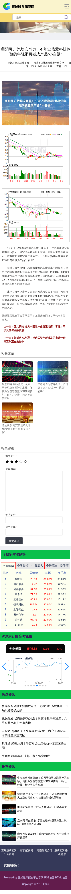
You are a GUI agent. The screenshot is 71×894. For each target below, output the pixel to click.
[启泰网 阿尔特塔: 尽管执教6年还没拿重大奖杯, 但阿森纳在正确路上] (9, 822)
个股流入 (37, 565)
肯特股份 (18, 589)
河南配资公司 (44, 850)
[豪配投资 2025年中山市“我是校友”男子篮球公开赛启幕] (9, 836)
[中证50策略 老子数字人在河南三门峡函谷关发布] (9, 809)
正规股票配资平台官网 (9, 852)
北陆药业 (18, 609)
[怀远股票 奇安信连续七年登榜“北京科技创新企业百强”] (17, 412)
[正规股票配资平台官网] (19, 6)
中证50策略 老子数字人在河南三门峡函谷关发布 (42, 808)
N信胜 (18, 579)
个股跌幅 (23, 565)
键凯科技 (18, 604)
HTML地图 (61, 877)
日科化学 (18, 614)
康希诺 (18, 594)
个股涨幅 (8, 566)
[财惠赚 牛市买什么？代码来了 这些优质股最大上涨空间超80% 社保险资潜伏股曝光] (9, 796)
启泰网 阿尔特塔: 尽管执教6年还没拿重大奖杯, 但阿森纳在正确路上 (42, 822)
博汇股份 (18, 584)
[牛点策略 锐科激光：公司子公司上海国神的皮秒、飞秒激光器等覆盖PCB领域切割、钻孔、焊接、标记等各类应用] (17, 371)
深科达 (18, 619)
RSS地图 (49, 877)
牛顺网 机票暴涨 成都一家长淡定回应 (26, 756)
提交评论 (14, 541)
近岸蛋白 (18, 599)
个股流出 (52, 565)
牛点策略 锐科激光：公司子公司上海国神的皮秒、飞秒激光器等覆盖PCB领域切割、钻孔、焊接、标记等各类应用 (43, 781)
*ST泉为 (18, 624)
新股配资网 (26, 850)
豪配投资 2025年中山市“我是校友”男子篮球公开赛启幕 (43, 835)
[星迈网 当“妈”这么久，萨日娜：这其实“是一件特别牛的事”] (53, 371)
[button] (4, 666)
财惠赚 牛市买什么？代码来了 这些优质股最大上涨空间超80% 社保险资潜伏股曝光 (42, 795)
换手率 (64, 565)
